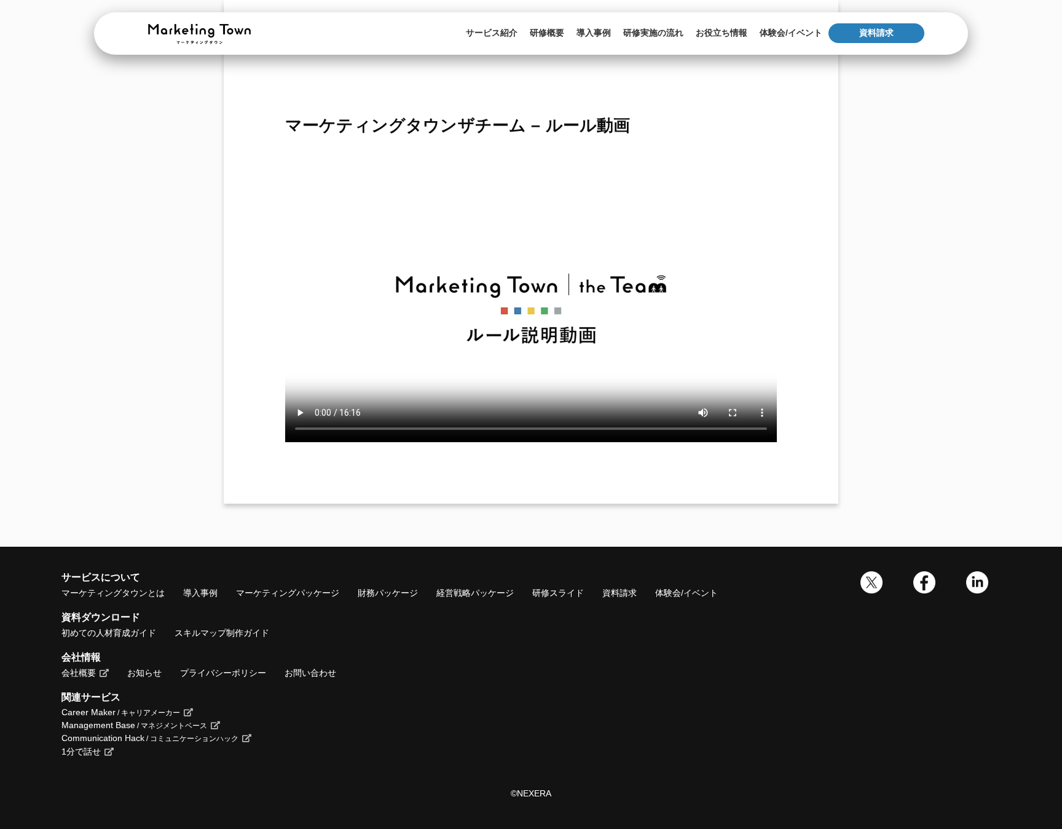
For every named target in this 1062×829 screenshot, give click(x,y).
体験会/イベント (791, 33)
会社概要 (78, 673)
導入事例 (593, 33)
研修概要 (547, 33)
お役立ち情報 (721, 33)
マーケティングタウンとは (113, 593)
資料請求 (876, 33)
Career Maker (120, 712)
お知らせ (144, 673)
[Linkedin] (977, 590)
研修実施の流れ (653, 33)
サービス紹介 (491, 33)
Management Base (134, 725)
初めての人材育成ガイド (108, 633)
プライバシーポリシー (223, 673)
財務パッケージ (388, 593)
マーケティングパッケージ (287, 593)
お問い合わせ (310, 673)
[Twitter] (871, 590)
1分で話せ (81, 751)
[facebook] (924, 590)
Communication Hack (149, 738)
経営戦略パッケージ (475, 593)
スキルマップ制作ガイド (222, 633)
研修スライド (558, 593)
